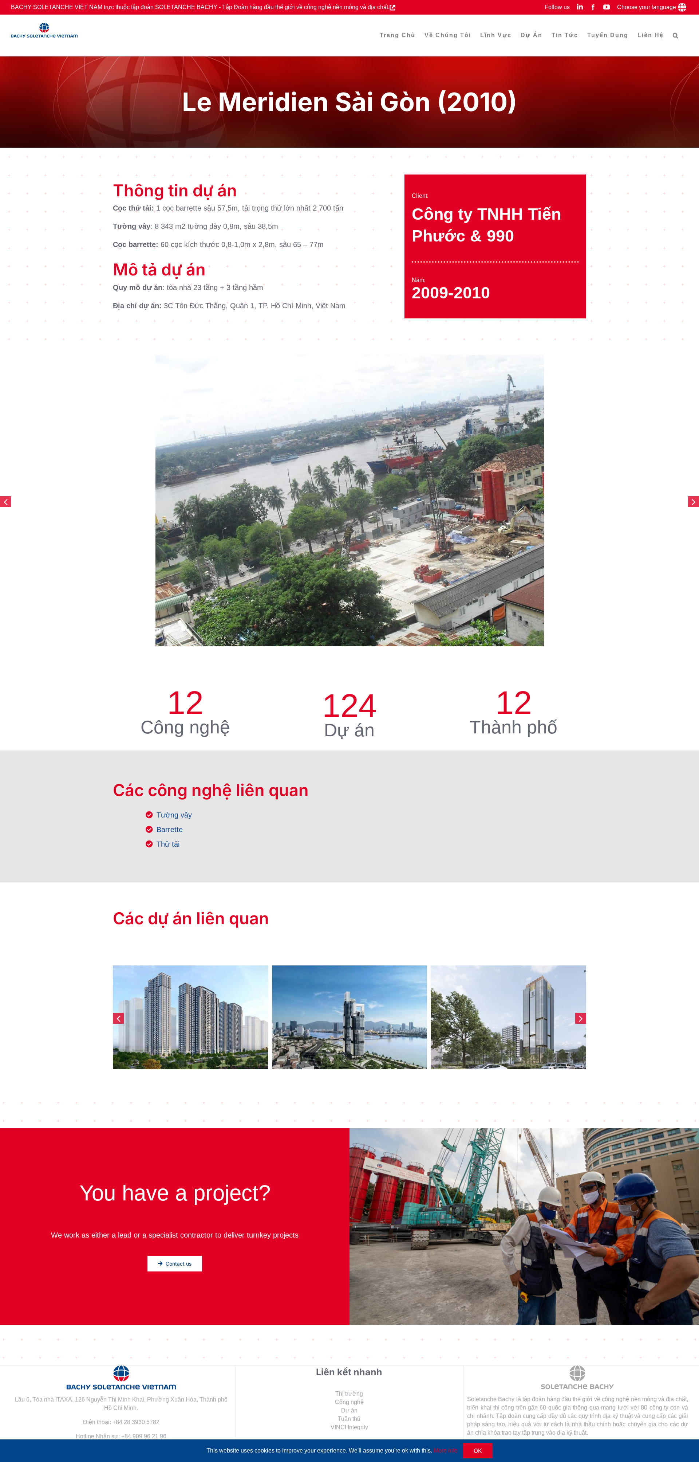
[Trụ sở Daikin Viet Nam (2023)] (349, 1017)
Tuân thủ (349, 1419)
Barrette (170, 830)
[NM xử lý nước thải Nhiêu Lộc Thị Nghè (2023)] (190, 1017)
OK (478, 1450)
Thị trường (349, 1394)
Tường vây (174, 815)
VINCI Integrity (349, 1427)
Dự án (349, 1410)
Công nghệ (349, 1402)
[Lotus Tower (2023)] (508, 1017)
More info (446, 1450)
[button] (676, 35)
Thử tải (168, 844)
